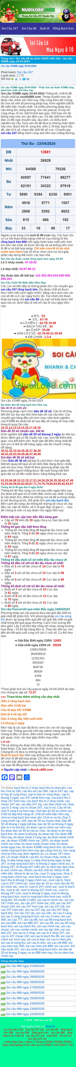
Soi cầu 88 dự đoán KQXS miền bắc (38, 58)
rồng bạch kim (40, 1032)
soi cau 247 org (35, 909)
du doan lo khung (25, 834)
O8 (70, 1044)
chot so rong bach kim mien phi (21, 817)
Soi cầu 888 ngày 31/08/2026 (25, 966)
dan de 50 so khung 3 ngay (55, 824)
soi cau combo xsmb (24, 929)
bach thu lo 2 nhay (26, 787)
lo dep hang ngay (18, 860)
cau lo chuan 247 (31, 807)
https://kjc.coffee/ (22, 1041)
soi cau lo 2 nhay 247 (50, 932)
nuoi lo (23, 886)
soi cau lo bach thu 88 (45, 936)
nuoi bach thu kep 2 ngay (45, 876)
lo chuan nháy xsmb (53, 857)
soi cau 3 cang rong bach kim (20, 916)
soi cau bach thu (25, 926)
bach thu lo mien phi (52, 787)
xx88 (7, 1041)
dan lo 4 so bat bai (13, 827)
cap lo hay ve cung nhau (44, 794)
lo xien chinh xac (12, 870)
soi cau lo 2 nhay (24, 932)
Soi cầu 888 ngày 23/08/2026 (25, 1008)
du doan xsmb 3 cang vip (29, 837)
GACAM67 (59, 1044)
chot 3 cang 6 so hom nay (17, 810)
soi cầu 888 (58, 1032)
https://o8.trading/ (12, 1044)
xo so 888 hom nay (40, 952)
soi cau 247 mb (55, 906)
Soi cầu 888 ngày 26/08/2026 (25, 992)
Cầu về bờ (64, 807)
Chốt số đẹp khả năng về (17, 814)
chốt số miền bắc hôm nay (52, 814)
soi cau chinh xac (48, 926)
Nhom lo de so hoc (26, 873)
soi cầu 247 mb (35, 1035)
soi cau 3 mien (50, 916)
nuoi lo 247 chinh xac (43, 886)
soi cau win (61, 946)
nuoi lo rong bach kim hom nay (41, 896)
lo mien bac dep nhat (60, 866)
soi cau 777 (15, 919)
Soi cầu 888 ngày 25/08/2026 (25, 998)
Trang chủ (7, 58)
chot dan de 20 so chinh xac (54, 810)
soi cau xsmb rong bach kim (39, 949)
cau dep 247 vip (31, 804)
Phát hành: (8, 72)
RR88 (48, 1041)
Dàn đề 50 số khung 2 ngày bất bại (36, 822)
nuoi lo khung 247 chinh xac (39, 890)
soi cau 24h (43, 913)
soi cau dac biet (49, 929)
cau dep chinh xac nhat (58, 804)
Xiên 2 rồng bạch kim (15, 701)
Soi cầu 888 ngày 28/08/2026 (25, 982)
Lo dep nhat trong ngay (46, 860)
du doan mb (46, 834)
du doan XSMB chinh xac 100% (28, 840)
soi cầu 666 (22, 1032)
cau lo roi (50, 807)
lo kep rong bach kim (20, 863)
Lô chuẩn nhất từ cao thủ (22, 857)
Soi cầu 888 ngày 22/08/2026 (25, 1014)
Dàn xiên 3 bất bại (13, 705)
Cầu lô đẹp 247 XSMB (16, 710)
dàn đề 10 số (43, 411)
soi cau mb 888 (57, 942)
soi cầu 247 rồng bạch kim (19, 289)
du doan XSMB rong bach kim (41, 847)
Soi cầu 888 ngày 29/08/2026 (25, 976)
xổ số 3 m (66, 1035)
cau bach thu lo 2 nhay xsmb (45, 801)
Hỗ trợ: (6, 78)
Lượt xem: (8, 75)
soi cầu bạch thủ (57, 500)
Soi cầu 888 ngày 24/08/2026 (25, 1003)
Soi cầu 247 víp (24, 913)
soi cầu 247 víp (34, 1029)
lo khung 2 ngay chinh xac (53, 863)
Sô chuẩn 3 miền (25, 899)
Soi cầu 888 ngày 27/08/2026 (25, 987)
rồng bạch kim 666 (14, 241)
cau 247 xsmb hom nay (35, 797)
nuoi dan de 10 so (41, 883)
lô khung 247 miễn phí (30, 866)
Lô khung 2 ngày (13, 723)
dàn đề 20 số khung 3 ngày (42, 434)
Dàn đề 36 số (17, 460)
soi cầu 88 (32, 299)
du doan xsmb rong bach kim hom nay (37, 849)
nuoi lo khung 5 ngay (36, 893)
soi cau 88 (30, 919)
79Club (39, 1041)
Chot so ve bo (52, 817)
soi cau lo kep (36, 939)
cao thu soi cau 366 (35, 791)
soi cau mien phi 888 (39, 946)
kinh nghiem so (34, 853)
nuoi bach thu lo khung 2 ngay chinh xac (34, 878)
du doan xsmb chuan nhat (38, 843)
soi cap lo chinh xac (50, 899)
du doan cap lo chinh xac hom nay (48, 827)
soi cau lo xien (36, 942)
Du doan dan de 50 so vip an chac (23, 830)
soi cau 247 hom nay (29, 906)
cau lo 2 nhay (9, 807)
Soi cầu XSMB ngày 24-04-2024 (18, 66)
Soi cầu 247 (25, 72)
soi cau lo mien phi (58, 939)
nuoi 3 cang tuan (51, 873)
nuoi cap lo (56, 880)
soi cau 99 (46, 923)
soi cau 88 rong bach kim (55, 919)
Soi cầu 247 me (37, 1038)
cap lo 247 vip (58, 791)
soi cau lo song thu (13, 942)
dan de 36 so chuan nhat (44, 820)
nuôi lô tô (52, 1035)
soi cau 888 (8, 923)
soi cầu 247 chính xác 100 (38, 903)
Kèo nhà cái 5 (33, 1044)
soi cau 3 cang (62, 913)
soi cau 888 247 (28, 923)
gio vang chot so (51, 850)
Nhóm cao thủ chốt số (38, 870)
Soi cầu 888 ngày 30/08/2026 (25, 971)
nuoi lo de (12, 890)
